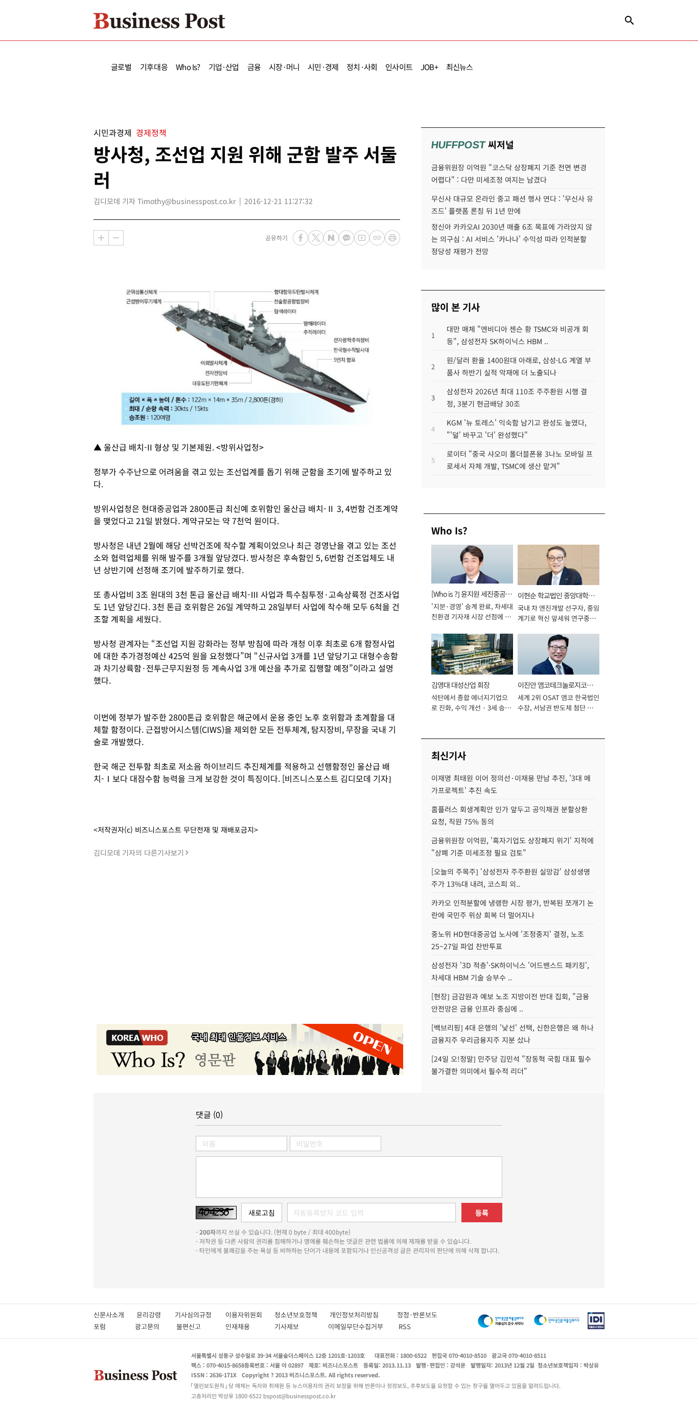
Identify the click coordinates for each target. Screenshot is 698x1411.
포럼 (109, 1326)
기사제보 (295, 1326)
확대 (101, 237)
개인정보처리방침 (363, 1314)
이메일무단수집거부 (358, 1326)
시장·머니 (284, 66)
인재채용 (244, 1326)
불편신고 (195, 1326)
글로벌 (121, 66)
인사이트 (398, 66)
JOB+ (429, 66)
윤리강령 (155, 1314)
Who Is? (188, 66)
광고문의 (150, 1326)
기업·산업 (223, 66)
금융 (254, 66)
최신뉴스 (459, 66)
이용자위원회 (249, 1314)
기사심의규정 (200, 1314)
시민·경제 (323, 66)
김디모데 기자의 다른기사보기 (139, 852)
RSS (405, 1326)
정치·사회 (361, 66)
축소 (116, 237)
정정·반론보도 (417, 1314)
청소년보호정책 (302, 1314)
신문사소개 (115, 1314)
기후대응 (154, 66)
